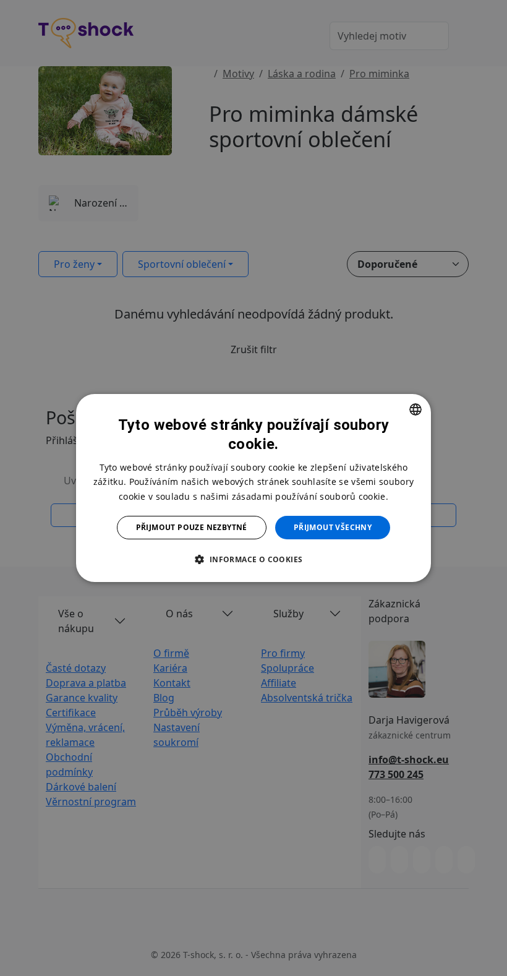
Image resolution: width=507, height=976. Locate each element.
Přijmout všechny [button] (333, 527)
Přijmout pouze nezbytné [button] (191, 527)
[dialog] (253, 488)
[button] (253, 559)
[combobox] (415, 409)
